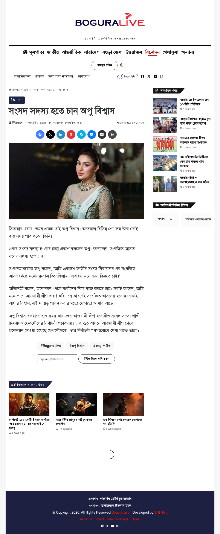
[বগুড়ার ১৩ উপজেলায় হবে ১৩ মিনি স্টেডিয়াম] (165, 106)
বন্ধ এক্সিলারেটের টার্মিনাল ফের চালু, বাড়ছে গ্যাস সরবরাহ (194, 161)
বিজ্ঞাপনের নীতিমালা (61, 76)
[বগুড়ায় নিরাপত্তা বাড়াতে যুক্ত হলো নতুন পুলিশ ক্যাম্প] (165, 125)
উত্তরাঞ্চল (134, 52)
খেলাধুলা (171, 52)
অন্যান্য (188, 52)
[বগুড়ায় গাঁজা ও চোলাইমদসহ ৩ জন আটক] (165, 184)
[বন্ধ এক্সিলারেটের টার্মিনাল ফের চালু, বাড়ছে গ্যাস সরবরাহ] (165, 163)
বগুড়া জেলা (112, 52)
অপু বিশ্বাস (78, 346)
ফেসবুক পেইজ (104, 65)
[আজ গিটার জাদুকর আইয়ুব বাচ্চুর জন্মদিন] (76, 404)
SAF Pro (160, 512)
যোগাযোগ (83, 76)
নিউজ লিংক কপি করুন (96, 359)
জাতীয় (53, 52)
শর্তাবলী (39, 76)
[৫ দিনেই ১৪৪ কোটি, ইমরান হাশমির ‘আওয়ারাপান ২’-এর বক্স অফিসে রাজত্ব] (29, 404)
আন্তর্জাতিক (71, 52)
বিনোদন (152, 52)
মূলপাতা (36, 52)
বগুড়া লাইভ (103, 346)
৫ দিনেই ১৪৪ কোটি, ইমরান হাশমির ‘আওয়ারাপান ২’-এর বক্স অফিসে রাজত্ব (29, 424)
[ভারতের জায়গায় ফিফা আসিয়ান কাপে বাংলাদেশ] (165, 144)
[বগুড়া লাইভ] (110, 19)
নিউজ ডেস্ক (17, 122)
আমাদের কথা (22, 76)
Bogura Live (52, 346)
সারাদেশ (91, 52)
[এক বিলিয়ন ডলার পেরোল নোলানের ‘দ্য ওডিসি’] (123, 404)
